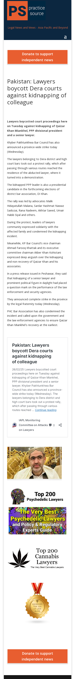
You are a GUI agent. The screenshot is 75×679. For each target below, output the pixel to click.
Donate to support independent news (37, 57)
